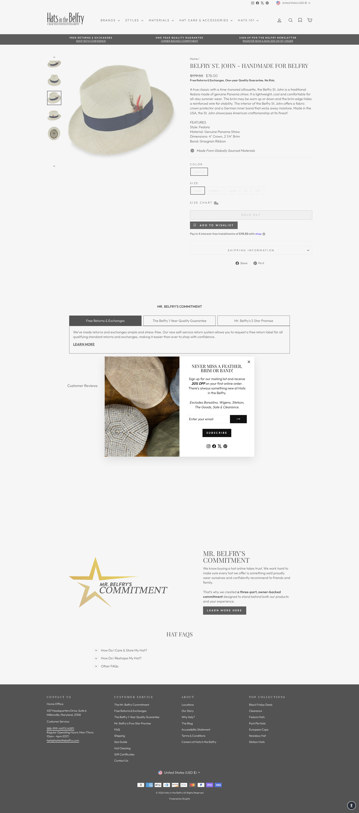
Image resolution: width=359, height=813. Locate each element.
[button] (351, 805)
